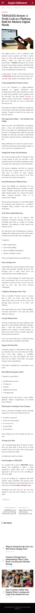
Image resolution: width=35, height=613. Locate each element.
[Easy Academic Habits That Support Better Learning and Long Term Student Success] (17, 578)
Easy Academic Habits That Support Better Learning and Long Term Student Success (17, 592)
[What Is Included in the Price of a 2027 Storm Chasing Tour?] (17, 535)
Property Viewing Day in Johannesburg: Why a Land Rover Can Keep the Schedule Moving (18, 560)
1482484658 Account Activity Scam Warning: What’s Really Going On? (9, 511)
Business (5, 12)
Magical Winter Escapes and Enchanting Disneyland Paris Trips (26, 511)
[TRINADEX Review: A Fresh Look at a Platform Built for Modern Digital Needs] (17, 49)
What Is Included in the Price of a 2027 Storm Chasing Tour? (19, 547)
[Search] (32, 3)
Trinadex (28, 96)
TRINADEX (6, 499)
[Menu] (3, 3)
